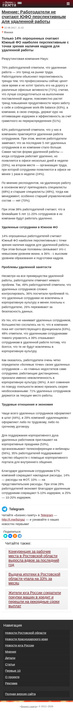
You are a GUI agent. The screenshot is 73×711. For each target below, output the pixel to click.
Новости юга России (19, 645)
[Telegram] (20, 536)
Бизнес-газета (29, 706)
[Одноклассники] (15, 536)
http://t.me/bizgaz (13, 519)
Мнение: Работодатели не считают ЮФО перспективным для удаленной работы (34, 17)
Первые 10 (13, 670)
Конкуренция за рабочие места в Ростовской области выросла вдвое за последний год (33, 558)
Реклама (11, 683)
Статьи (10, 664)
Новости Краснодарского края (26, 639)
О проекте (12, 677)
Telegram (47, 515)
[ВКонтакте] (10, 536)
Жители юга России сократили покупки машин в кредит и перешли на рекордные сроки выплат (34, 599)
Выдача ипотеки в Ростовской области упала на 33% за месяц (34, 578)
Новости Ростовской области (25, 633)
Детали (10, 658)
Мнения (8, 32)
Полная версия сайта (20, 694)
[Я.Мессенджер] (5, 536)
